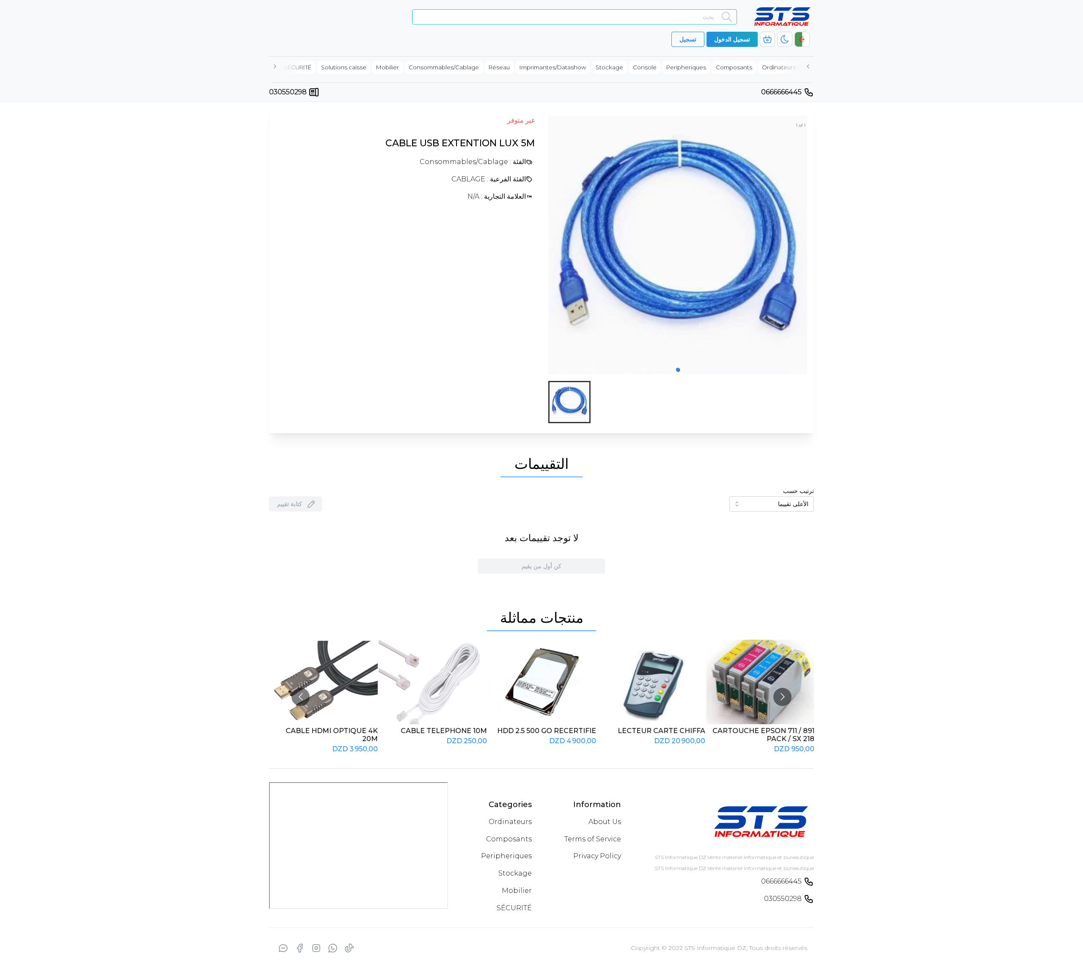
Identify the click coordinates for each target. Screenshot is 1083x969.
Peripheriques (506, 856)
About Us (604, 822)
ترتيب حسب (798, 491)
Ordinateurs (510, 822)
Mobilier (517, 891)
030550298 (288, 92)
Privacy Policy (597, 856)
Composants (509, 839)
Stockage (515, 873)
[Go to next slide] (782, 697)
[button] (677, 369)
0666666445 (781, 92)
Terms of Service (592, 839)
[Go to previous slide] (300, 697)
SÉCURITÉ (514, 908)
